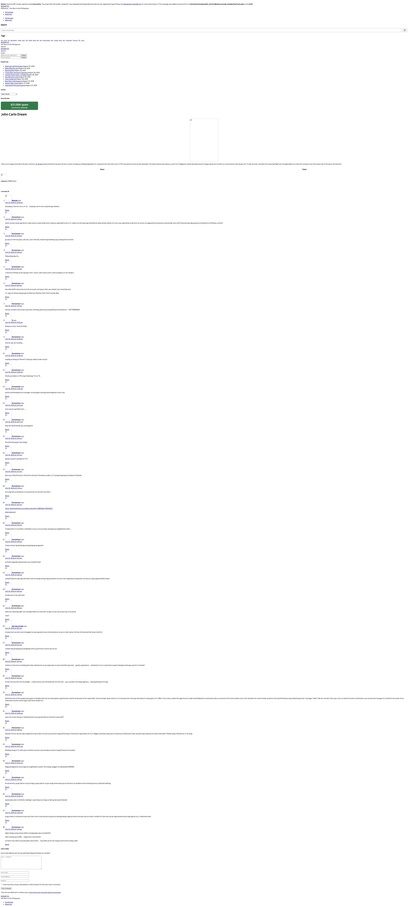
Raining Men (9, 70)
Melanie (15, 200)
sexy (64, 40)
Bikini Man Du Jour (11, 68)
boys (27, 40)
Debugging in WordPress (132, 4)
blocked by (19, 106)
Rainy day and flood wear (14, 66)
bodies (19, 40)
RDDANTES (5, 6)
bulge (34, 40)
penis (60, 40)
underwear (69, 40)
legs (41, 40)
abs (2, 40)
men (52, 40)
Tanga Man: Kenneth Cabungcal (16, 72)
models (56, 40)
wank (82, 40)
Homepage (9, 12)
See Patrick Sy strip (12, 77)
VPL (79, 40)
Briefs (30, 40)
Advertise (8, 14)
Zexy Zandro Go (10, 79)
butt (38, 40)
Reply (7, 210)
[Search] (404, 30)
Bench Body (14, 40)
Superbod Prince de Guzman (15, 85)
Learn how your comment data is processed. (45, 892)
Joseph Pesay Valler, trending (16, 75)
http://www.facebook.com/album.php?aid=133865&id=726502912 (28, 508)
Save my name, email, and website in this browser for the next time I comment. (32, 884)
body (23, 40)
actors (5, 40)
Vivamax (75, 40)
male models (46, 40)
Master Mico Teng (11, 83)
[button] (3, 46)
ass (9, 40)
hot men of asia (17, 626)
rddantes (4, 181)
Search (24, 55)
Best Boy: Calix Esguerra (14, 81)
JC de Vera (39, 164)
